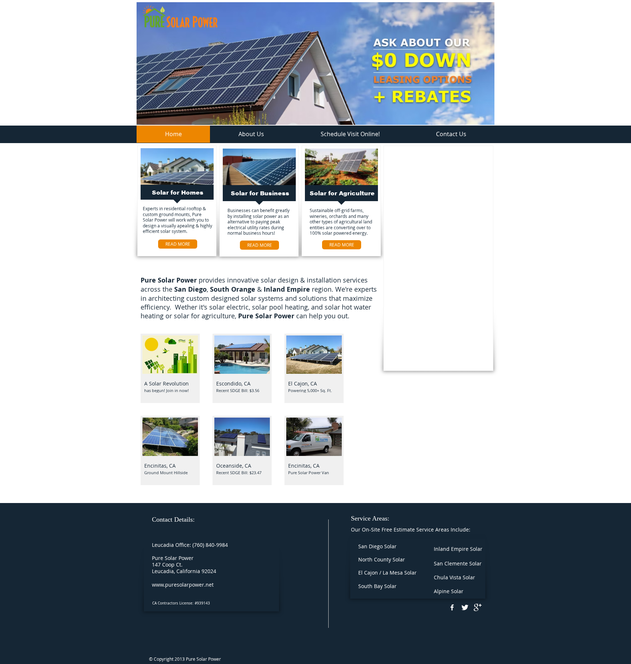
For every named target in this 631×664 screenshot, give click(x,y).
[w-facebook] (452, 607)
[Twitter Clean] (465, 607)
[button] (170, 368)
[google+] (478, 607)
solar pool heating (280, 307)
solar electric (229, 307)
